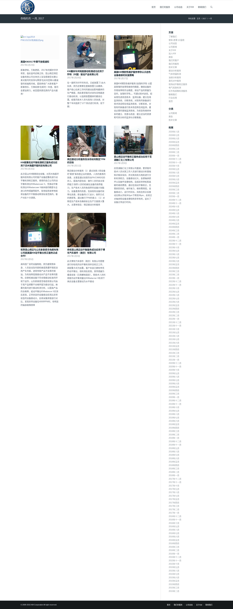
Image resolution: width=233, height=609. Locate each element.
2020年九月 (174, 373)
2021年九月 (174, 332)
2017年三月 (174, 506)
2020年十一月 (175, 366)
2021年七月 (174, 339)
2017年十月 (174, 486)
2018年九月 (174, 448)
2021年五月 (174, 346)
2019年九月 (174, 411)
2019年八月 (174, 414)
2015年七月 (174, 574)
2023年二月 (174, 274)
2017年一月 (174, 513)
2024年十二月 (175, 200)
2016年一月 (174, 554)
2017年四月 (174, 502)
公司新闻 (173, 47)
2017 (204, 19)
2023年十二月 (175, 240)
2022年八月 (174, 295)
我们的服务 (174, 64)
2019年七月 (174, 417)
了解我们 (173, 36)
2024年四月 (174, 227)
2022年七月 (174, 298)
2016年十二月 (175, 516)
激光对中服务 (175, 81)
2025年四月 (174, 186)
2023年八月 (174, 254)
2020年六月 (174, 383)
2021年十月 (174, 329)
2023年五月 (174, 264)
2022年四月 (174, 309)
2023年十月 (174, 247)
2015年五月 (174, 581)
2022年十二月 (175, 281)
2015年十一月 (175, 560)
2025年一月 (174, 196)
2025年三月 (174, 189)
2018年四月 (174, 465)
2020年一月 (174, 397)
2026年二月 (174, 152)
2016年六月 (174, 536)
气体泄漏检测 (175, 74)
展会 (171, 57)
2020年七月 (174, 380)
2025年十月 (174, 166)
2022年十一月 (175, 285)
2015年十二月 (175, 557)
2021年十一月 (175, 325)
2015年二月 (174, 591)
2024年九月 (174, 210)
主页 (198, 19)
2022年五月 (174, 305)
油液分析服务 (175, 77)
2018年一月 (174, 475)
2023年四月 (174, 268)
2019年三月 (174, 431)
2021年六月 (174, 343)
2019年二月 (174, 434)
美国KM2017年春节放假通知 (35, 61)
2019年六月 (174, 421)
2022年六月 (174, 302)
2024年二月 (174, 234)
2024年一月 (174, 237)
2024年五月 (174, 224)
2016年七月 (174, 533)
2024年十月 (174, 206)
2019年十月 (174, 407)
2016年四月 (174, 543)
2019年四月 (174, 428)
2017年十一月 (175, 482)
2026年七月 (174, 135)
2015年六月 (174, 577)
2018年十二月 (175, 441)
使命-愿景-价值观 (176, 40)
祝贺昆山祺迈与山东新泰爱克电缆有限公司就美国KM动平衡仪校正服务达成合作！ (39, 252)
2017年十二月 (175, 479)
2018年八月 (174, 451)
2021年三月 (174, 353)
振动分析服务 (175, 70)
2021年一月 (174, 360)
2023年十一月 (175, 244)
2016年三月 (174, 547)
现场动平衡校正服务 (178, 84)
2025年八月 (174, 172)
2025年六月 (174, 179)
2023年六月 (174, 261)
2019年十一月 (175, 404)
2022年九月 (174, 292)
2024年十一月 (175, 203)
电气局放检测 (175, 87)
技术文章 (173, 67)
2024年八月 (174, 213)
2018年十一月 (175, 445)
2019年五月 (174, 424)
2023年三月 (174, 271)
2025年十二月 (175, 159)
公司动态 (173, 43)
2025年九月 (174, 169)
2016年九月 (174, 526)
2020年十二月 (175, 363)
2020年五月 (174, 387)
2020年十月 (174, 370)
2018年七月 (174, 455)
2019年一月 (174, 438)
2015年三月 (174, 587)
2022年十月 (174, 288)
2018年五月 (174, 462)
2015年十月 (174, 564)
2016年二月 (174, 550)
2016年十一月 (175, 519)
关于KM (172, 50)
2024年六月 (174, 220)
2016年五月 (174, 540)
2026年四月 (174, 145)
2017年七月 (174, 496)
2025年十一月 (175, 162)
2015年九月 (174, 567)
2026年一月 (174, 155)
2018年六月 (174, 458)
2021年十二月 (175, 322)
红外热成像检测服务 (178, 91)
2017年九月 (174, 489)
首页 (171, 101)
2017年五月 (174, 499)
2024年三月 (174, 230)
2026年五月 (174, 142)
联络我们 (173, 94)
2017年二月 (174, 509)
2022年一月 (174, 319)
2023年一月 (174, 278)
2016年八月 (174, 530)
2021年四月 (174, 349)
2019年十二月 (175, 400)
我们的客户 (174, 60)
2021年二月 (174, 356)
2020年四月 (174, 390)
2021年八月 (174, 336)
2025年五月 (174, 183)
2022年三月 (174, 312)
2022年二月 (174, 315)
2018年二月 (174, 472)
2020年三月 (174, 394)
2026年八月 (174, 132)
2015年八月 (174, 571)
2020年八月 (174, 377)
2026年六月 (174, 138)
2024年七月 (174, 217)
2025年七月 (174, 176)
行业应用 (173, 98)
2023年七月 (174, 257)
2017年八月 (174, 492)
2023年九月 (174, 251)
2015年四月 (174, 584)
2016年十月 (174, 523)
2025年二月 (174, 193)
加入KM (172, 53)
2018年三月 (174, 468)
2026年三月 (174, 149)
